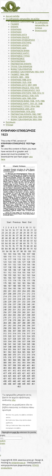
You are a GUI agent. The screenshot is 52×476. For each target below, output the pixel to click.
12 (34, 227)
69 (24, 243)
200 (5, 291)
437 (33, 378)
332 (33, 338)
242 (5, 307)
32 (35, 232)
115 (33, 256)
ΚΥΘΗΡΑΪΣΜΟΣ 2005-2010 (22, 109)
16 (13, 230)
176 (23, 280)
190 (23, 285)
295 (23, 325)
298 (5, 328)
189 (19, 285)
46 (13, 238)
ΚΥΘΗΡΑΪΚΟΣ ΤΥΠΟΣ (20, 56)
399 (19, 365)
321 (14, 336)
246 (23, 307)
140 (19, 267)
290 (33, 323)
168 (19, 278)
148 (23, 270)
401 (28, 365)
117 (9, 259)
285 (9, 323)
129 (33, 262)
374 (33, 354)
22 (35, 230)
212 (28, 293)
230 (14, 301)
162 (23, 275)
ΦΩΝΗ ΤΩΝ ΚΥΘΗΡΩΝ (21, 69)
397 (9, 365)
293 (14, 325)
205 (28, 291)
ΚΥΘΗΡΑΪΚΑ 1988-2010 (21, 79)
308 (19, 331)
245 (19, 307)
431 (5, 378)
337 (23, 341)
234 (33, 301)
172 (5, 280)
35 (10, 235)
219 (28, 296)
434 (19, 378)
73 (3, 246)
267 (23, 315)
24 (6, 232)
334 (9, 341)
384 (14, 360)
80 (28, 246)
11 (30, 227)
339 (33, 341)
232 (23, 301)
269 (33, 315)
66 (13, 243)
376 (9, 357)
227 (33, 299)
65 (10, 243)
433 (14, 378)
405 (14, 368)
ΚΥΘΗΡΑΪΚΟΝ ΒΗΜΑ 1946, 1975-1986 (28, 101)
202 (14, 291)
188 (14, 285)
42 (35, 235)
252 (19, 309)
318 (33, 333)
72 (35, 243)
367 (33, 352)
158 (5, 275)
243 (9, 307)
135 (28, 264)
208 (9, 293)
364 (19, 352)
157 (33, 272)
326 (5, 338)
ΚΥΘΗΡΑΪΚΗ (16, 32)
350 (19, 346)
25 (10, 232)
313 (9, 333)
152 (9, 272)
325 (33, 336)
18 (21, 230)
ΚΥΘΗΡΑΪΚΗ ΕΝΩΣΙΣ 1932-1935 (25, 87)
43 (3, 238)
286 (14, 323)
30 (28, 232)
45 (10, 238)
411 (9, 370)
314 (14, 333)
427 (19, 376)
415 (28, 370)
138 (9, 267)
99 (25, 251)
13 (3, 230)
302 (23, 328)
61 (32, 240)
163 (28, 275)
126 (19, 262)
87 (17, 248)
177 (28, 280)
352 (28, 346)
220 (33, 296)
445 (5, 384)
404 (9, 368)
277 (5, 320)
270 (5, 317)
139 (14, 267)
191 (28, 285)
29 (24, 232)
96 (14, 251)
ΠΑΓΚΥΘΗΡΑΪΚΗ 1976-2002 (23, 111)
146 (14, 270)
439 (9, 381)
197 (23, 288)
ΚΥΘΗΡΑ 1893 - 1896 (20, 77)
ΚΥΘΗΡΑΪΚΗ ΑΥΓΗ (19, 34)
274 (23, 317)
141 (23, 267)
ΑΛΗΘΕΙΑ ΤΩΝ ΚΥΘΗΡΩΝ (22, 21)
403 (5, 368)
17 (17, 230)
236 (9, 304)
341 (9, 344)
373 (28, 354)
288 (23, 323)
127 (23, 262)
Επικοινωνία (41, 30)
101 (34, 251)
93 (3, 251)
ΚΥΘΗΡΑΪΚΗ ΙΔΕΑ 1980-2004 (23, 98)
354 (5, 349)
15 (10, 230)
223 (14, 299)
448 (19, 384)
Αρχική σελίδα (12, 16)
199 (33, 288)
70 (28, 243)
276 (33, 317)
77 (17, 246)
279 (14, 320)
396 (5, 365)
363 (14, 352)
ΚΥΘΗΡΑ (14, 26)
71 (32, 243)
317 (28, 333)
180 (9, 283)
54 (6, 240)
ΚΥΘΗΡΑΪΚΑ (16, 29)
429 (28, 376)
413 (19, 370)
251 (14, 309)
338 (28, 341)
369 (9, 354)
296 (28, 325)
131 (9, 264)
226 (28, 299)
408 (28, 368)
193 (5, 288)
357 (19, 349)
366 (28, 352)
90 (28, 248)
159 (9, 275)
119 (19, 259)
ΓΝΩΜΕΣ (15, 24)
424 (5, 376)
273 (19, 317)
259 (19, 312)
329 (19, 338)
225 (23, 299)
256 (5, 312)
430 (33, 376)
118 (14, 259)
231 (19, 301)
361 (5, 352)
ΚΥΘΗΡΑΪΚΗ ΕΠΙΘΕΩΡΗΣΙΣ (23, 40)
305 (5, 331)
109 (5, 256)
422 (28, 373)
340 (5, 344)
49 (24, 238)
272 (14, 317)
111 (14, 256)
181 (14, 283)
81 (32, 246)
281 (23, 320)
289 (28, 323)
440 (14, 381)
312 (5, 333)
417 (5, 373)
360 (33, 349)
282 (28, 320)
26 (13, 232)
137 (5, 267)
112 (19, 256)
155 (23, 272)
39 (24, 235)
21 (32, 230)
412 (14, 370)
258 (14, 312)
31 (32, 232)
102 (5, 254)
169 (23, 278)
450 (28, 384)
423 (33, 373)
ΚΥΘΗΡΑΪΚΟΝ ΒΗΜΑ (20, 50)
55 (10, 240)
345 (28, 344)
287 (19, 323)
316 (23, 333)
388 (33, 360)
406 (19, 368)
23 (3, 232)
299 (9, 328)
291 (5, 325)
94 (7, 251)
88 (21, 248)
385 (19, 360)
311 (33, 331)
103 (9, 254)
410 (5, 370)
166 (9, 278)
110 (9, 256)
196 (19, 288)
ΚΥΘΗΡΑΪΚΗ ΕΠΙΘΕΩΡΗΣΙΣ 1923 (25, 90)
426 (14, 376)
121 (28, 259)
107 (28, 254)
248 (33, 307)
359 (28, 349)
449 (23, 384)
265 (14, 315)
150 (33, 270)
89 (24, 248)
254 (28, 309)
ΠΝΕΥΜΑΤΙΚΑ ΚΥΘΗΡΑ (21, 64)
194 (9, 288)
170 (28, 278)
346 (33, 344)
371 (19, 354)
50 (28, 238)
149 (28, 270)
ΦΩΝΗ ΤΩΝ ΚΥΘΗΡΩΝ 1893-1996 (26, 119)
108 (33, 254)
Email (10, 124)
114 (28, 256)
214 (5, 296)
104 (14, 254)
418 (9, 373)
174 (14, 280)
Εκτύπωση (10, 122)
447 (14, 384)
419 (14, 373)
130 (5, 264)
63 (3, 243)
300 (14, 328)
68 (21, 243)
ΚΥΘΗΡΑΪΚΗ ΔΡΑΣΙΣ (20, 45)
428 (23, 376)
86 (13, 248)
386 (23, 360)
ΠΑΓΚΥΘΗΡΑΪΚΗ (18, 61)
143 (33, 267)
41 (32, 235)
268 (28, 315)
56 (13, 240)
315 (19, 333)
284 (5, 323)
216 (14, 296)
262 (33, 312)
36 (13, 235)
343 (19, 344)
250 (9, 309)
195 (14, 288)
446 (9, 384)
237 (14, 304)
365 (23, 352)
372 (23, 354)
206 (33, 291)
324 (28, 336)
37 (17, 235)
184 (28, 283)
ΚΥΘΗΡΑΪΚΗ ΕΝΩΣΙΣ (20, 37)
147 (19, 270)
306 (9, 331)
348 (9, 346)
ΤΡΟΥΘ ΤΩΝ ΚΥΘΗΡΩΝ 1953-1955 (26, 117)
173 (9, 280)
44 (6, 238)
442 (23, 381)
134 (23, 264)
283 (33, 320)
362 (9, 352)
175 (19, 280)
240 (28, 304)
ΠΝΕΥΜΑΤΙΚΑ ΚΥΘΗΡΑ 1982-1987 (26, 114)
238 (19, 304)
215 (9, 296)
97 (18, 251)
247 (28, 307)
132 (14, 264)
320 (9, 336)
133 (19, 264)
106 (23, 254)
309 (23, 331)
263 (5, 315)
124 (9, 262)
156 (28, 272)
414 (23, 370)
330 (23, 338)
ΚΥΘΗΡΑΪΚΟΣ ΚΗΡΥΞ (20, 53)
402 (33, 365)
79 (24, 246)
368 (5, 354)
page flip (15, 432)
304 (33, 328)
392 (19, 362)
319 (5, 336)
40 (28, 235)
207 (5, 293)
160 (14, 275)
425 (9, 376)
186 (5, 285)
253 (23, 309)
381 (33, 357)
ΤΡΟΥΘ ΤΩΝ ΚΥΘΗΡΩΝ (21, 66)
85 (10, 248)
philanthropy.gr (18, 462)
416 (33, 370)
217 (19, 296)
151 (5, 272)
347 (5, 346)
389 (5, 362)
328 (14, 338)
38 (21, 235)
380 (28, 357)
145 (9, 270)
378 (19, 357)
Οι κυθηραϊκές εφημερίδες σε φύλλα (22, 18)
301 (19, 328)
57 (17, 240)
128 (28, 262)
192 (33, 285)
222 (9, 299)
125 (14, 262)
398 (14, 365)
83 (3, 248)
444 (33, 381)
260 (23, 312)
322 (19, 336)
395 (33, 362)
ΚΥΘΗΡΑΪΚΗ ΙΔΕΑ (18, 48)
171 (33, 278)
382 (5, 360)
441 (19, 381)
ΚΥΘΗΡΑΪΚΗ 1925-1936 (21, 82)
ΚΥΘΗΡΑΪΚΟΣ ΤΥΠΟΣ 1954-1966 (25, 106)
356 (14, 349)
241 (33, 304)
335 (14, 341)
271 (9, 317)
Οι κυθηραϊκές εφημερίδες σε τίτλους (41, 25)
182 (19, 283)
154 (19, 272)
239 (23, 304)
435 (23, 378)
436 (28, 378)
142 (28, 267)
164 (33, 275)
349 (14, 346)
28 (21, 232)
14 (6, 230)
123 (5, 262)
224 (19, 299)
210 (19, 293)
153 (14, 272)
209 (14, 293)
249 (5, 309)
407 (23, 368)
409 (33, 368)
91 (32, 248)
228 (5, 301)
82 (35, 246)
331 (28, 338)
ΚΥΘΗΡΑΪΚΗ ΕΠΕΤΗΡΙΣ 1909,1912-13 (27, 93)
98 (21, 251)
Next (24, 222)
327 (9, 338)
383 (9, 360)
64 (6, 243)
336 (19, 341)
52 (35, 238)
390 (9, 362)
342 (14, 344)
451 (33, 384)
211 (23, 293)
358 (23, 349)
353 (33, 346)
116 (5, 259)
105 (19, 254)
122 (33, 259)
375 (5, 357)
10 (27, 227)
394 (28, 362)
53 (3, 240)
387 (28, 360)
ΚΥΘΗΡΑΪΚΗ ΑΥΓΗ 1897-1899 (24, 85)
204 (23, 291)
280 (19, 320)
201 (9, 291)
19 (24, 230)
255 (33, 309)
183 (23, 283)
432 (9, 378)
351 (23, 346)
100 (29, 251)
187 (9, 285)
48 (21, 238)
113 (23, 256)
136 (33, 264)
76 (13, 246)
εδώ (13, 400)
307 (14, 331)
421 (23, 373)
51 (32, 238)
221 (5, 299)
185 (33, 283)
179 (5, 283)
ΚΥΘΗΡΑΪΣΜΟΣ (18, 58)
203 (19, 291)
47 (17, 238)
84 (6, 248)
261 (28, 312)
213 (33, 293)
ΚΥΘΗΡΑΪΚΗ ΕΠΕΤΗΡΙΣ (21, 42)
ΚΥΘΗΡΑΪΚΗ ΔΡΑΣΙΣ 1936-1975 (25, 95)
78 (21, 246)
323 (23, 336)
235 (5, 304)
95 (11, 251)
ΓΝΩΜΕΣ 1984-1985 (20, 74)
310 (28, 331)
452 (19, 386)
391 (14, 362)
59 (24, 240)
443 (28, 381)
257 (9, 312)
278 (9, 320)
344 (23, 344)
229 (9, 301)
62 (35, 240)
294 (19, 325)
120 (23, 259)
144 (5, 270)
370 (14, 354)
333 (5, 341)
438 (5, 381)
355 (9, 349)
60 (28, 240)
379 (23, 357)
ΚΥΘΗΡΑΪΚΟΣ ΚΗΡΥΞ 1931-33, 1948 (26, 103)
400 (23, 365)
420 (19, 373)
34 (6, 235)
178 (33, 280)
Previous (17, 222)
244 (14, 307)
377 (14, 357)
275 (28, 317)
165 (5, 278)
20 (28, 230)
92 (35, 248)
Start (9, 222)
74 (6, 246)
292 (9, 325)
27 (17, 232)
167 (14, 278)
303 (28, 328)
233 (28, 301)
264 (9, 315)
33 (3, 235)
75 (10, 246)
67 (17, 243)
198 (28, 288)
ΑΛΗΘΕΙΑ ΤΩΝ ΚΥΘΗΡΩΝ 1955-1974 (27, 71)
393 (23, 362)
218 (23, 296)
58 (21, 240)
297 (33, 325)
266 (19, 315)
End (29, 222)
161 (19, 275)
